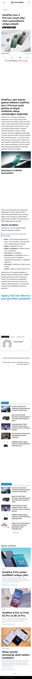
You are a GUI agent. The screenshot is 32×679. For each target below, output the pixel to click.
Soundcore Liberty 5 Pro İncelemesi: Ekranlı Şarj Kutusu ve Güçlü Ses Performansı (21, 408)
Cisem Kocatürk (5, 53)
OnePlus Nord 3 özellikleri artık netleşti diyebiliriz (14, 234)
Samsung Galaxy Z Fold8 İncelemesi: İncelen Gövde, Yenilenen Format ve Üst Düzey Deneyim (21, 427)
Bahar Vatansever (6, 585)
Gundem (9, 27)
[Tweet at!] (12, 57)
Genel (5, 10)
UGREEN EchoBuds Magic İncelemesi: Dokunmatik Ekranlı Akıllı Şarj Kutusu (21, 443)
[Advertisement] (16, 82)
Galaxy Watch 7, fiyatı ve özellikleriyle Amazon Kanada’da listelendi (15, 363)
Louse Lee (13, 336)
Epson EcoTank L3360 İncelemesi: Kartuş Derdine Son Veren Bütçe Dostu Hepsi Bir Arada (21, 417)
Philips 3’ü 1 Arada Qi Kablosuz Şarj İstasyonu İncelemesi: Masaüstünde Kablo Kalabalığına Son (21, 526)
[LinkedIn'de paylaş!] (19, 57)
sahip (18, 137)
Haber (13, 27)
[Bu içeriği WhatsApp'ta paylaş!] (27, 57)
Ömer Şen (4, 624)
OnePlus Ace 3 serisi (20, 336)
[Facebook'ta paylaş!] (4, 57)
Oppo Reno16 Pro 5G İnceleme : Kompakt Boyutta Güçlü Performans (21, 435)
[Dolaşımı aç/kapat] (4, 2)
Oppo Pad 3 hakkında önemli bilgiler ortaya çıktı (17, 358)
